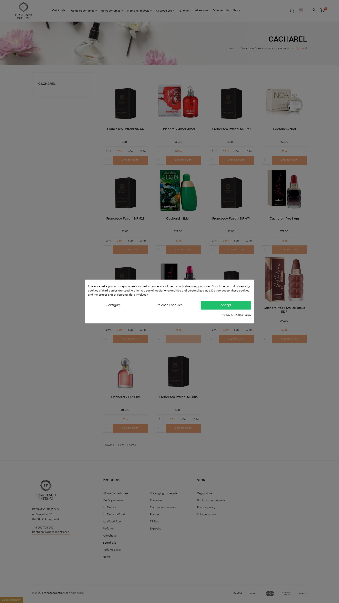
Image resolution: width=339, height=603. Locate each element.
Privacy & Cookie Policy (236, 315)
